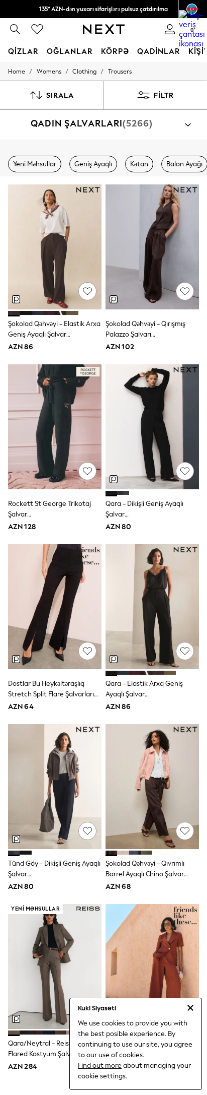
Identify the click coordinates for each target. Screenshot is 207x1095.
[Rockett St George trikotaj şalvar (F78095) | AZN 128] (54, 426)
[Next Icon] (104, 29)
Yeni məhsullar (34, 164)
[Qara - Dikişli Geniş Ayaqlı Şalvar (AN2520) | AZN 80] (152, 426)
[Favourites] (37, 29)
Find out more (100, 1065)
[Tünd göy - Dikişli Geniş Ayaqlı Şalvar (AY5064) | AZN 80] (54, 786)
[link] (15, 29)
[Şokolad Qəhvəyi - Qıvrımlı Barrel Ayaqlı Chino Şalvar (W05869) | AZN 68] (152, 786)
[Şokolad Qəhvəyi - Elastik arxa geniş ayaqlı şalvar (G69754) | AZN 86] (54, 246)
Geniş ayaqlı (93, 164)
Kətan (139, 164)
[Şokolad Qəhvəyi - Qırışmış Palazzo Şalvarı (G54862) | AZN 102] (152, 246)
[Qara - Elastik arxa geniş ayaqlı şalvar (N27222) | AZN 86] (152, 606)
